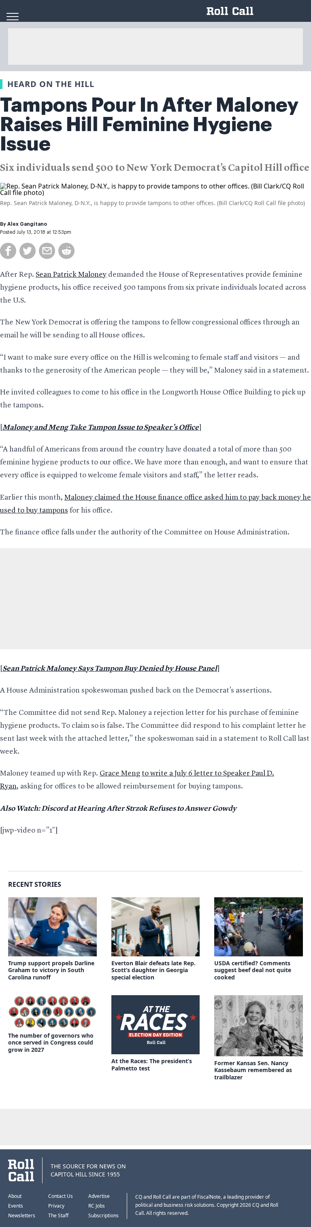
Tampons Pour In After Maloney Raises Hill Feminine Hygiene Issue (149, 124)
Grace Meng (120, 773)
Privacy (56, 1205)
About (14, 1196)
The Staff (58, 1215)
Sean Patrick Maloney (71, 274)
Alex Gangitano (27, 224)
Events (15, 1205)
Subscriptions (103, 1215)
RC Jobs (96, 1205)
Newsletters (21, 1215)
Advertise (99, 1196)
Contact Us (60, 1196)
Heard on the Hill (50, 83)
